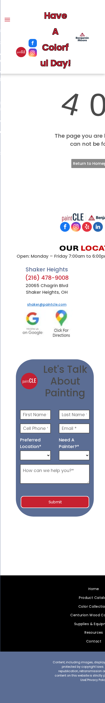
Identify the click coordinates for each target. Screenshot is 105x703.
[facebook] (33, 43)
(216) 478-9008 (47, 278)
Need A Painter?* (69, 443)
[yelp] (87, 227)
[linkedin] (98, 227)
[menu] (7, 19)
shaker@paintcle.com (46, 304)
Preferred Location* (30, 443)
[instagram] (33, 53)
